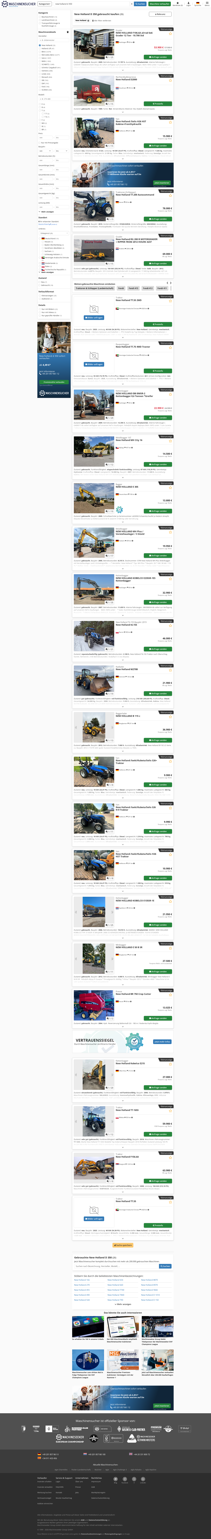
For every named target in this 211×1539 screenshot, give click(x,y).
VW (45, 80)
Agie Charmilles (61, 1469)
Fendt (121, 288)
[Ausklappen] (123, 70)
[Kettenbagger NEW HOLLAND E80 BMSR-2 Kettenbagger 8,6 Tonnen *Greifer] (94, 405)
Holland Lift (48, 48)
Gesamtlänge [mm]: (46, 165)
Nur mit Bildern (50, 309)
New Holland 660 (115, 1285)
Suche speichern (124, 1245)
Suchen (141, 4)
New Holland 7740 (116, 1290)
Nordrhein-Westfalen (54, 248)
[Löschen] (131, 4)
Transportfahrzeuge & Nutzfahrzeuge (51, 24)
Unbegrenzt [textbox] (47, 233)
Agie (107, 1469)
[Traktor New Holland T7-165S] (94, 1121)
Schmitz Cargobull (51, 67)
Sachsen (49, 251)
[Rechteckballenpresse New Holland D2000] (94, 91)
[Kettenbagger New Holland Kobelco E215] (94, 1075)
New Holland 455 (82, 1290)
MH (44, 123)
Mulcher (98, 1469)
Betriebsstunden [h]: (46, 156)
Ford (45, 86)
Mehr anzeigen (124, 1304)
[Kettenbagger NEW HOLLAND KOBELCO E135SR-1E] (94, 912)
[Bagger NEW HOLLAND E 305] (94, 498)
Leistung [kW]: (44, 203)
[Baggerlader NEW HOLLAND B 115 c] (94, 727)
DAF (45, 83)
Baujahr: (41, 146)
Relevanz (160, 14)
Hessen (49, 242)
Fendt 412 (147, 288)
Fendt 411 (162, 288)
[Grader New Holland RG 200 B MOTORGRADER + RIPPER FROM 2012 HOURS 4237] (94, 251)
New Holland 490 (82, 1295)
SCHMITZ (48, 64)
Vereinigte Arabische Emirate (55, 258)
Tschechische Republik (55, 269)
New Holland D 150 (150, 1300)
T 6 (47, 117)
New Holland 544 (82, 1300)
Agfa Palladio (136, 1469)
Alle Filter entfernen (102, 20)
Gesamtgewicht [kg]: (46, 193)
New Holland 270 (82, 1285)
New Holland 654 (115, 1280)
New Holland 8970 (149, 1285)
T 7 (47, 113)
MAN (46, 61)
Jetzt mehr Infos (162, 1041)
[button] (207, 4)
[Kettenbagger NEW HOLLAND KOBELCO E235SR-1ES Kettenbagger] (94, 589)
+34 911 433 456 (49, 1458)
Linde (46, 74)
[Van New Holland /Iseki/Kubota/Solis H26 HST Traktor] (94, 865)
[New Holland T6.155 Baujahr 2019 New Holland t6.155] (94, 636)
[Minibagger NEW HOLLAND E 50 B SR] (94, 959)
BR (44, 129)
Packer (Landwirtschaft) (81, 1469)
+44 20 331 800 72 (142, 1454)
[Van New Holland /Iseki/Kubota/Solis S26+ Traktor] (94, 772)
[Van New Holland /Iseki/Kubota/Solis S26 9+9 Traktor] (94, 818)
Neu (44, 282)
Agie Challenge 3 (120, 1469)
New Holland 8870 (149, 1280)
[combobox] (54, 233)
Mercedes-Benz (51, 55)
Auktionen (47, 299)
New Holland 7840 (116, 1295)
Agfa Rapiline (150, 1469)
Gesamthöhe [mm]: (46, 184)
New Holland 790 (115, 1300)
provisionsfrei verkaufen (54, 382)
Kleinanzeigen (49, 295)
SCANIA (47, 90)
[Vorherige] (76, 44)
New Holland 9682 (149, 1290)
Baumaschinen (49, 17)
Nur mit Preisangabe (49, 143)
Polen (48, 266)
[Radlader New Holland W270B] (94, 681)
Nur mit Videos (49, 312)
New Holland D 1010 (150, 1295)
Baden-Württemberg (54, 245)
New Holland (48, 45)
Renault (47, 77)
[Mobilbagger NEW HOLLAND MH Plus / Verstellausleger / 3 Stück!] (94, 543)
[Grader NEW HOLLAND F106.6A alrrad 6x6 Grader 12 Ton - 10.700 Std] (94, 44)
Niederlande (51, 263)
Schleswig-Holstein (53, 254)
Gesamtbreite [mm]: (46, 175)
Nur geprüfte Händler (52, 315)
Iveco (46, 58)
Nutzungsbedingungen (113, 1534)
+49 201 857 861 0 (50, 1454)
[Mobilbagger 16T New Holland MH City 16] (94, 451)
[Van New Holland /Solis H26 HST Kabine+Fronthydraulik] (94, 133)
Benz (46, 51)
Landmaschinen (49, 20)
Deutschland (47, 224)
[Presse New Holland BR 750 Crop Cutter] (94, 1005)
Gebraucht (47, 285)
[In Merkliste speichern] (170, 33)
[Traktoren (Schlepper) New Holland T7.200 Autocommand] (94, 206)
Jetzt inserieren (162, 182)
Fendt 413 (133, 288)
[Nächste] (112, 44)
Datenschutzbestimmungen (91, 1534)
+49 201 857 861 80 (96, 1454)
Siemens (47, 71)
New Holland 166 (82, 1280)
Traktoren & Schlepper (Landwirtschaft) (94, 288)
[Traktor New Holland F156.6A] (94, 1168)
